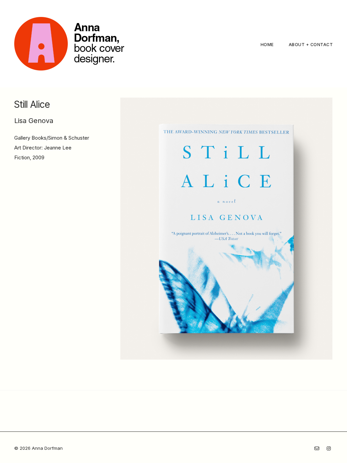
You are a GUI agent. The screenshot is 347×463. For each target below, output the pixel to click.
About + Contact (311, 44)
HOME (267, 44)
